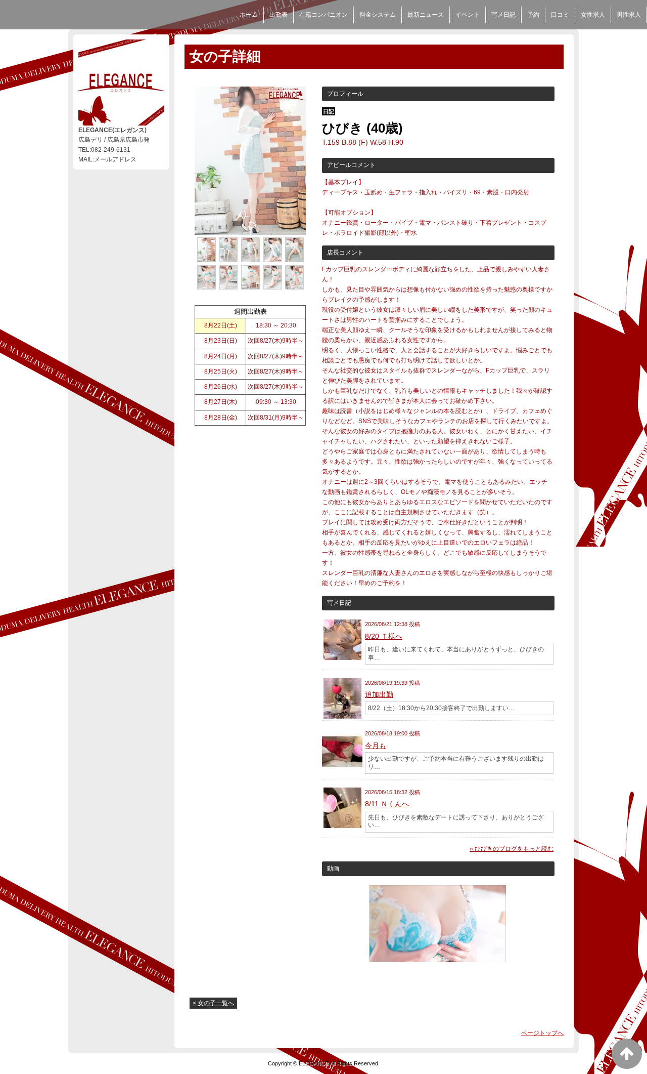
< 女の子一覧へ (213, 1003)
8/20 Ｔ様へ (383, 636)
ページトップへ (542, 1033)
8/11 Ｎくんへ (387, 804)
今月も (375, 745)
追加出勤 (379, 694)
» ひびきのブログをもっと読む (511, 848)
